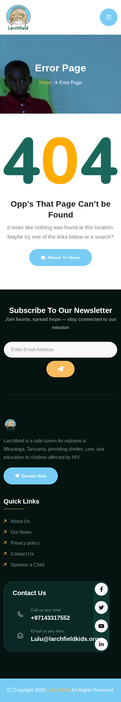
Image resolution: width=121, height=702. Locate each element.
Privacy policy (25, 543)
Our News (21, 532)
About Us (20, 521)
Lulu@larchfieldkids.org (64, 639)
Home (45, 82)
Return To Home (64, 257)
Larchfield (57, 690)
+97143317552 (50, 618)
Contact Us (22, 553)
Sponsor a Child (27, 564)
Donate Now (34, 476)
